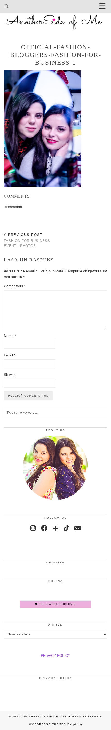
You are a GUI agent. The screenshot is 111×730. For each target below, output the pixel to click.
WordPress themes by (55, 724)
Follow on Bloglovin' (57, 604)
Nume (10, 336)
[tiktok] (66, 528)
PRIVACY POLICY (55, 655)
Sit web (10, 375)
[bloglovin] (55, 528)
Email (9, 355)
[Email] (77, 528)
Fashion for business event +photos (27, 240)
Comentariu (14, 286)
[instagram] (33, 528)
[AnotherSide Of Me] (55, 19)
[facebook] (44, 528)
